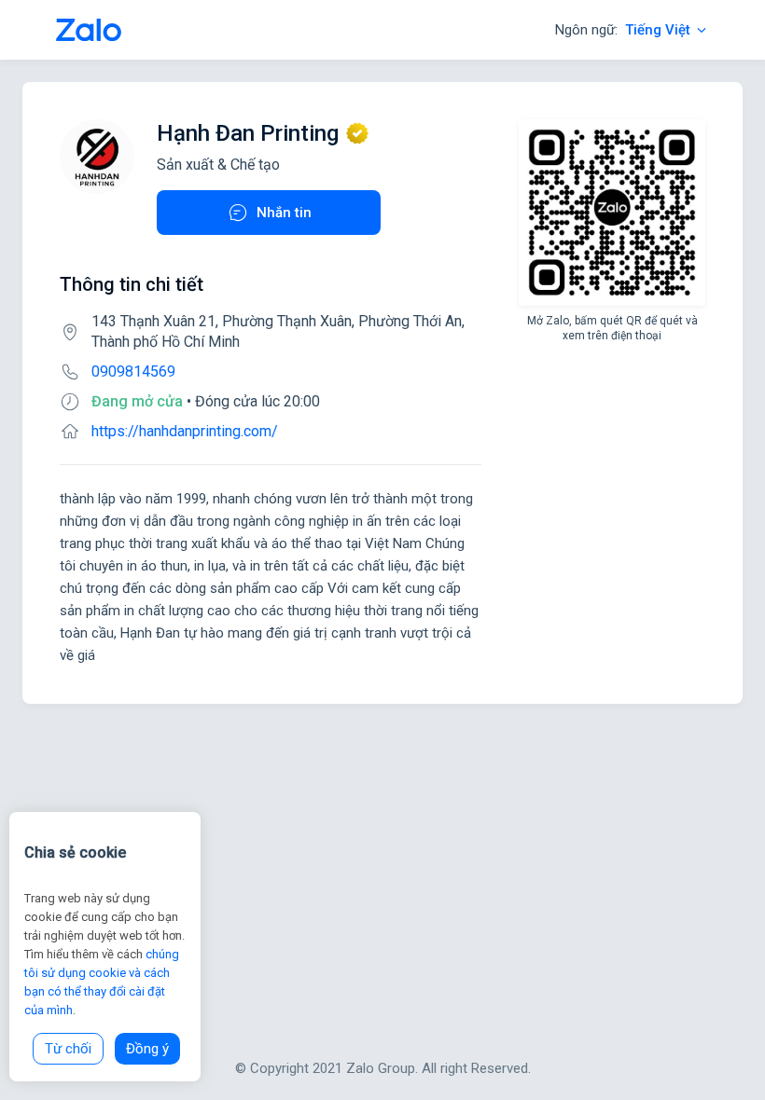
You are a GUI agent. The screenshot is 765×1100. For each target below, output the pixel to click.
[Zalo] (88, 30)
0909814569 (133, 371)
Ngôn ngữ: (622, 29)
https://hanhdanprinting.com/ (184, 431)
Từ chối (68, 1048)
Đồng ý (147, 1048)
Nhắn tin (284, 212)
